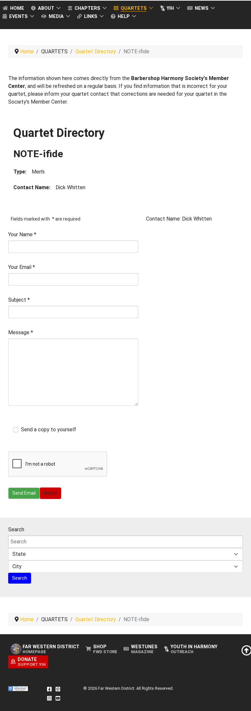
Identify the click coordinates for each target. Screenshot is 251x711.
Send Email (24, 493)
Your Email (21, 267)
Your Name (22, 234)
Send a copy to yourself (48, 429)
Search (16, 529)
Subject (19, 300)
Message (20, 332)
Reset (50, 493)
